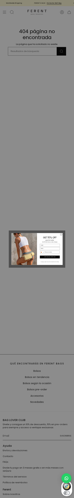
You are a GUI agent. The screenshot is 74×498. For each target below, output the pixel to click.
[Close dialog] (61, 235)
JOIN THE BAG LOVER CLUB (50, 257)
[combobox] (42, 252)
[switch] (67, 493)
